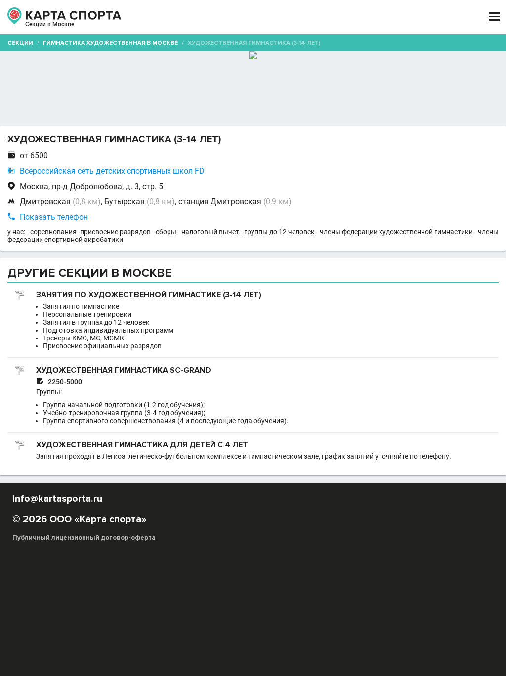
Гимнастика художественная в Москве (110, 43)
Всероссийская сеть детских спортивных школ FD (112, 171)
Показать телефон (54, 217)
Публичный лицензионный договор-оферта (84, 538)
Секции (20, 43)
